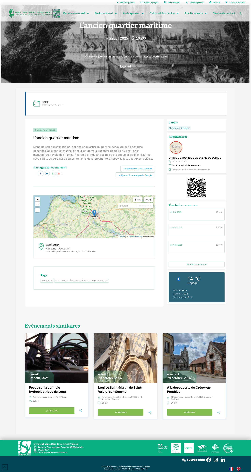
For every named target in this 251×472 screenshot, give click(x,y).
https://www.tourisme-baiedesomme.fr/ (191, 169)
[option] (239, 469)
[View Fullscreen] (37, 210)
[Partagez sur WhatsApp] (53, 173)
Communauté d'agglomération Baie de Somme (81, 280)
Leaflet (122, 236)
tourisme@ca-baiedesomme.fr (187, 165)
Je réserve (52, 410)
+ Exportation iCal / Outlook (137, 168)
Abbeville (46, 280)
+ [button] (38, 199)
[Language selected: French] (236, 468)
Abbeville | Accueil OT (99, 56)
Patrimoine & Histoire (45, 130)
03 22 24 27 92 (179, 161)
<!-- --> (93, 217)
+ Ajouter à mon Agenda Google (135, 175)
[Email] (59, 173)
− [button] (38, 203)
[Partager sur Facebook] (41, 173)
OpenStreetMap (136, 236)
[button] (240, 13)
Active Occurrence (197, 264)
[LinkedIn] (47, 173)
